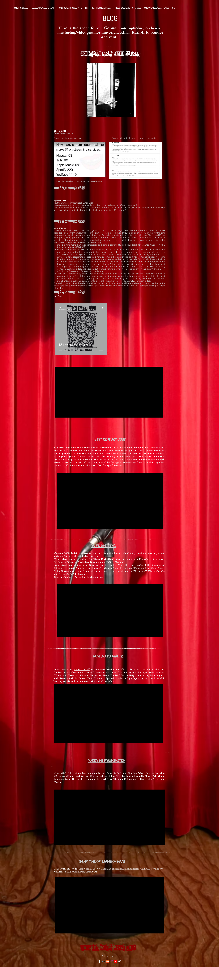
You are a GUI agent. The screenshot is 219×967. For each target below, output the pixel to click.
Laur (128, 776)
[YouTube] (115, 961)
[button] (160, 296)
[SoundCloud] (107, 961)
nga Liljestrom (136, 678)
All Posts (58, 296)
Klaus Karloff (101, 559)
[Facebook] (99, 961)
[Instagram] (111, 961)
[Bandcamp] (103, 961)
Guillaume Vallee (149, 869)
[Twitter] (119, 961)
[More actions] (103, 308)
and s (113, 559)
